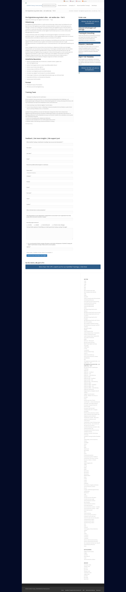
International (87, 556)
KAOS (85, 453)
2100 (85, 281)
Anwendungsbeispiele (89, 304)
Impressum (86, 449)
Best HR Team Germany (89, 342)
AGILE (85, 295)
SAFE (85, 494)
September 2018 (87, 572)
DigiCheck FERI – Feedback (90, 378)
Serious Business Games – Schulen (92, 507)
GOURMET (86, 442)
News (85, 477)
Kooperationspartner (88, 455)
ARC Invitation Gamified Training (91, 323)
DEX (85, 359)
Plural (85, 488)
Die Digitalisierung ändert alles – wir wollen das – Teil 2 (40, 11)
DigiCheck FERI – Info (88, 380)
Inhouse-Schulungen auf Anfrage (87, 28)
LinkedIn (37, 225)
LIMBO (85, 464)
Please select (30, 170)
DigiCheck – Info (87, 373)
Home (85, 444)
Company (29, 176)
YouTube (30, 225)
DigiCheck (86, 370)
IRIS (85, 452)
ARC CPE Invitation (88, 322)
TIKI (85, 532)
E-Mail (28, 159)
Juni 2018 (86, 577)
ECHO (85, 398)
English (85, 553)
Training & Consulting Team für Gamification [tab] (36, 97)
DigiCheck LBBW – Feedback (90, 384)
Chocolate (86, 345)
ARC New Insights (88, 328)
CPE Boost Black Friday (89, 351)
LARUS (85, 461)
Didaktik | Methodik (86, 44)
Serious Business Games (89, 559)
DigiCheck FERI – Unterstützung (91, 381)
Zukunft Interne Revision (89, 544)
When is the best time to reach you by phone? (36, 210)
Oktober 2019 (87, 566)
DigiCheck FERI (87, 376)
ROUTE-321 (86, 492)
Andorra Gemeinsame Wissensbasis (92, 298)
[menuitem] (66, 1)
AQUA (85, 307)
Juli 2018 (86, 576)
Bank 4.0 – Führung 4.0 (89, 340)
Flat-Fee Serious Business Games (91, 412)
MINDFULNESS (87, 475)
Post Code (29, 193)
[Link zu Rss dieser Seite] (97, 1)
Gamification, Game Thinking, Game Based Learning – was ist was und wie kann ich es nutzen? (92, 424)
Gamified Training (88, 431)
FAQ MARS (86, 411)
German (86, 554)
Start (85, 525)
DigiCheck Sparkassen (89, 389)
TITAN (85, 533)
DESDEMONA (87, 358)
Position (28, 181)
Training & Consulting (86, 33)
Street (28, 187)
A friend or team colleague (59, 225)
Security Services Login (89, 499)
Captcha (29, 246)
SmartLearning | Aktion (89, 519)
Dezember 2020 (87, 565)
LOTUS (85, 466)
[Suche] (99, 5)
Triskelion (86, 535)
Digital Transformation (89, 551)
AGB (85, 293)
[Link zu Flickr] (95, 1)
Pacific (85, 478)
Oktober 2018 (87, 571)
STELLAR (86, 527)
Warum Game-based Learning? (91, 541)
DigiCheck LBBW (87, 383)
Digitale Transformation (89, 394)
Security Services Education (90, 497)
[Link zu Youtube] (93, 1)
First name (29, 147)
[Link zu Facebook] (88, 1)
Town (28, 198)
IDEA (85, 445)
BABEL (85, 339)
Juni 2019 (86, 569)
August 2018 (86, 574)
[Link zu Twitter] (91, 1)
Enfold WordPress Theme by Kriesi (43, 588)
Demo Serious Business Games (91, 356)
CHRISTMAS (86, 347)
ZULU (85, 546)
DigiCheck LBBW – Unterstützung (91, 387)
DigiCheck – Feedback (89, 372)
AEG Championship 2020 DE (90, 292)
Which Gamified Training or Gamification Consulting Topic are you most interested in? (45, 142)
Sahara (85, 496)
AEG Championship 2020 (89, 290)
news (85, 558)
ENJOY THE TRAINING (86, 57)
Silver (85, 511)
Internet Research (46, 225)
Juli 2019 (86, 568)
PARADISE (86, 483)
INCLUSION (86, 450)
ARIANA (85, 329)
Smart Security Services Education (91, 517)
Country (29, 204)
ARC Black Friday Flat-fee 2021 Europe (92, 312)
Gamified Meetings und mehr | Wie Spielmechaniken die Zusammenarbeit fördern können (92, 428)
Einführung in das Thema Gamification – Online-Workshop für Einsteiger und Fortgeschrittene (92, 402)
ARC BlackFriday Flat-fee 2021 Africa (92, 320)
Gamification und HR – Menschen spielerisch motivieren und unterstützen (91, 419)
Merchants (86, 471)
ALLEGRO (86, 296)
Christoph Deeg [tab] (28, 123)
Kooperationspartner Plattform (91, 456)
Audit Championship (88, 331)
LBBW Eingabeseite (88, 463)
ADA (85, 286)
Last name (29, 153)
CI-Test (85, 348)
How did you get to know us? (33, 222)
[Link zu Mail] (99, 1)
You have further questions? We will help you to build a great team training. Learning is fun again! (47, 227)
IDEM (85, 447)
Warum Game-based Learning (90, 539)
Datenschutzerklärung (89, 354)
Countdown (86, 350)
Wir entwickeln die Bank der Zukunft (92, 543)
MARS (85, 467)
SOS (85, 524)
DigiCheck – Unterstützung (90, 375)
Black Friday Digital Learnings (90, 344)
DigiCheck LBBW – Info (89, 386)
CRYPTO (86, 353)
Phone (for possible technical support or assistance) (37, 164)
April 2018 (86, 579)
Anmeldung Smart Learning (90, 303)
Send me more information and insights (36, 255)
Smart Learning (87, 513)
